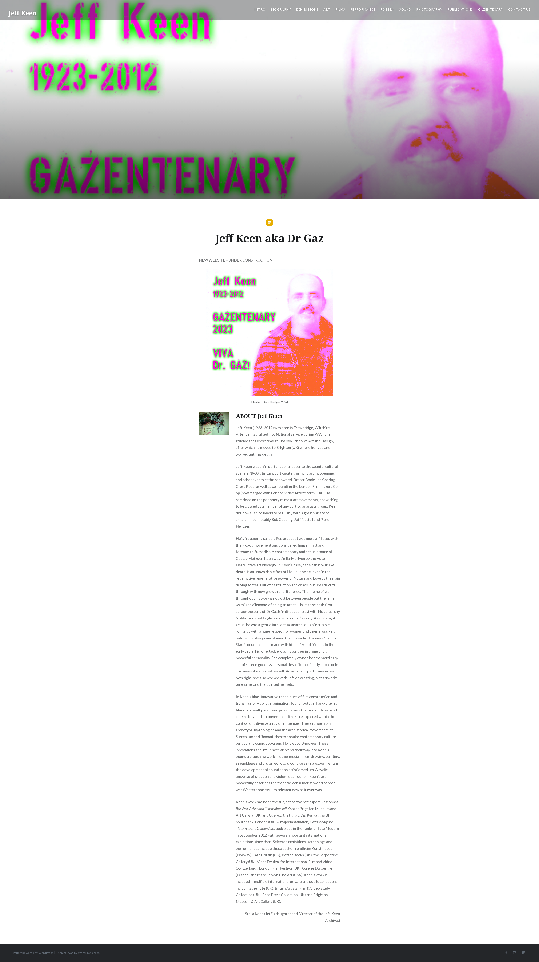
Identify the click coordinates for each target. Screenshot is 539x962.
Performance (362, 9)
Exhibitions (307, 9)
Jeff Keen (22, 13)
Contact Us (519, 9)
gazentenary (490, 9)
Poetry (387, 9)
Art (326, 9)
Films (340, 9)
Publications (460, 9)
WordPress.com (88, 952)
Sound (405, 9)
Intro (259, 9)
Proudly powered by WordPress (32, 952)
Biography (281, 9)
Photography (429, 9)
